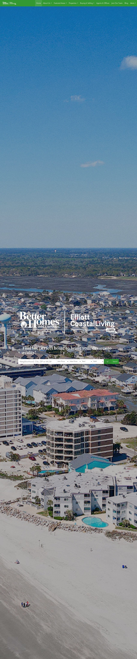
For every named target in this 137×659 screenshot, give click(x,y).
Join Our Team (117, 3)
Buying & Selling (87, 4)
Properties (74, 4)
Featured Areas (61, 4)
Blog (126, 3)
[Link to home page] (10, 3)
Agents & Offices (102, 3)
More (133, 4)
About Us (48, 4)
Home (38, 3)
